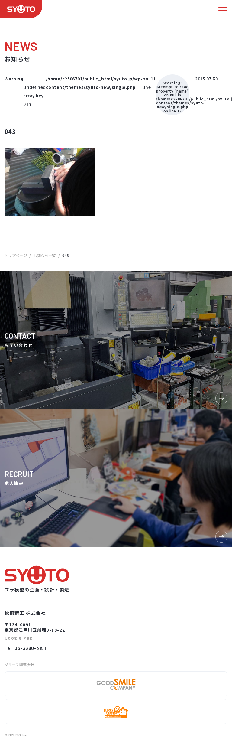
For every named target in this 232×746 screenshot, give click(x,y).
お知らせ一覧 (45, 255)
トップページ (16, 255)
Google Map (19, 638)
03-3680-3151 (30, 648)
